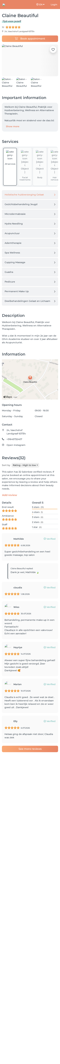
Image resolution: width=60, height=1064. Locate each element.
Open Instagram (16, 445)
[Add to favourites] (53, 49)
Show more (12, 126)
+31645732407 (14, 439)
